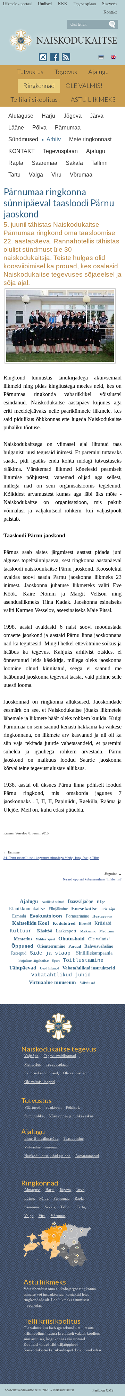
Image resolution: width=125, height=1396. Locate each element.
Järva (96, 116)
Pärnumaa (68, 128)
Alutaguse (20, 116)
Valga (36, 175)
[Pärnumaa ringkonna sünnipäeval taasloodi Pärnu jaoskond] (62, 40)
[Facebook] (54, 57)
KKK (62, 4)
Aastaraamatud (87, 1156)
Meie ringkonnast (90, 139)
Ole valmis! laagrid (39, 1082)
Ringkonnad (39, 85)
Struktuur (53, 1107)
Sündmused (23, 139)
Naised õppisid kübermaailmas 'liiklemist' (92, 879)
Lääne (16, 128)
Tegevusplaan (85, 4)
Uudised (45, 4)
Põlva (39, 128)
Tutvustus (30, 71)
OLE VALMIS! (84, 85)
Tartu (14, 175)
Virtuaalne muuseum (40, 1147)
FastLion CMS (103, 1390)
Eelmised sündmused (41, 1073)
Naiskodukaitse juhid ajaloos (47, 1156)
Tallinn (99, 163)
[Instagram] (43, 57)
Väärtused (32, 1107)
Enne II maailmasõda (41, 1138)
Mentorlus (32, 1064)
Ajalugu (98, 71)
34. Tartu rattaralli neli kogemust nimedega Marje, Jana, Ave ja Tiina (51, 858)
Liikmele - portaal (17, 4)
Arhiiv (54, 139)
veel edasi (34, 1305)
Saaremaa (44, 163)
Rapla (15, 163)
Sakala (74, 163)
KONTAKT (21, 151)
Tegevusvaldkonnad (60, 1056)
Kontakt (110, 12)
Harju (48, 116)
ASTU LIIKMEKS (93, 99)
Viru (56, 175)
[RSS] (66, 57)
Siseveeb (109, 4)
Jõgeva (73, 116)
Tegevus (66, 71)
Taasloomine (74, 1138)
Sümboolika (34, 1116)
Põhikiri (72, 1107)
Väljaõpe (31, 1056)
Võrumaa (81, 175)
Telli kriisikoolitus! (35, 99)
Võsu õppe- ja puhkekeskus (71, 1116)
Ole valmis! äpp (76, 1073)
